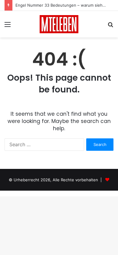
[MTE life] (59, 24)
